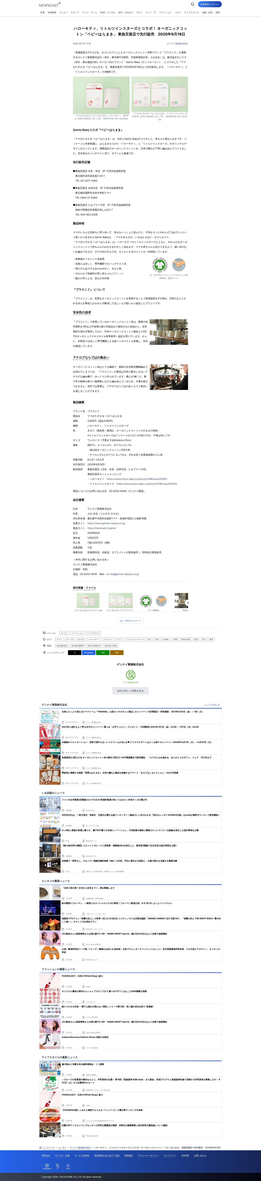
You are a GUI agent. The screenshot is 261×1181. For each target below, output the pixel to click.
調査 (218, 12)
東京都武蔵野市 (77, 646)
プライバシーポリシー (148, 1155)
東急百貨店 (185, 639)
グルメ (139, 12)
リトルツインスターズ (135, 639)
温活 (196, 639)
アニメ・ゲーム (89, 12)
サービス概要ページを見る (238, 1174)
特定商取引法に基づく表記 (107, 1155)
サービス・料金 (62, 1155)
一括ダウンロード (132, 620)
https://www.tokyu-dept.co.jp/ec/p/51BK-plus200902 (146, 483)
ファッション (165, 12)
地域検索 (52, 12)
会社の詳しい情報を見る (130, 690)
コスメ (178, 12)
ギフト (59, 639)
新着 (42, 12)
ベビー (119, 639)
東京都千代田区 (111, 646)
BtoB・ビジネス (107, 12)
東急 (175, 639)
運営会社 (46, 1155)
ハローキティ (93, 639)
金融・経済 (207, 12)
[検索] (193, 4)
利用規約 (128, 1155)
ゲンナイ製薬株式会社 (177, 43)
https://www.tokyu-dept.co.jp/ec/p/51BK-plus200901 (137, 478)
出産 (157, 639)
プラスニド (107, 639)
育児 (204, 639)
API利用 (185, 1155)
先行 (149, 639)
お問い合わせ (200, 1155)
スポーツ (75, 12)
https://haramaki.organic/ (101, 528)
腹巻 (211, 639)
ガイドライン (170, 1155)
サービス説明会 (82, 1155)
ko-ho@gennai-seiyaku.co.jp (122, 574)
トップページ (48, 1147)
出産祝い (166, 639)
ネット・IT (151, 12)
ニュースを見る (210, 705)
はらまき (80, 639)
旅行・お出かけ (125, 12)
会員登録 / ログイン (209, 4)
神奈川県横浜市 (94, 646)
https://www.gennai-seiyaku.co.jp (106, 523)
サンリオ (69, 639)
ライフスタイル (191, 12)
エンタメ (63, 12)
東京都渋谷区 (62, 646)
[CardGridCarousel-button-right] (188, 603)
